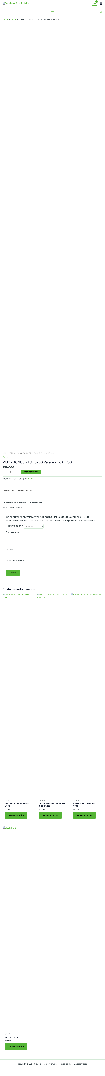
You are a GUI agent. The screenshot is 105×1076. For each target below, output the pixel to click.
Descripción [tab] (8, 490)
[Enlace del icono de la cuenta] (101, 3)
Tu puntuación (14, 525)
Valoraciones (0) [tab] (24, 490)
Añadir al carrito (31, 472)
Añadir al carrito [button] (16, 815)
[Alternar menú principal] (52, 12)
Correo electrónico (15, 560)
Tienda (13, 19)
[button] (101, 12)
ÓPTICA (12, 453)
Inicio (5, 453)
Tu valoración (14, 532)
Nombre (10, 549)
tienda (5, 19)
